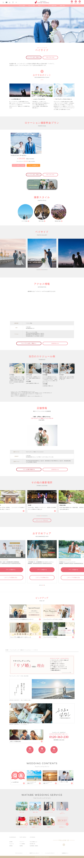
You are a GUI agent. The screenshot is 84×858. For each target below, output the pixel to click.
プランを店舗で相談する (29, 469)
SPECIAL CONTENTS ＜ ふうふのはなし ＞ (19, 724)
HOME (6, 650)
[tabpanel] (42, 253)
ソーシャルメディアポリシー (50, 853)
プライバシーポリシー (19, 853)
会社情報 (10, 841)
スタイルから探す (31, 5)
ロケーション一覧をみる (42, 520)
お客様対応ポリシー (65, 853)
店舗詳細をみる (55, 343)
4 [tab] (40, 269)
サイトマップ (22, 841)
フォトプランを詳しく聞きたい (33, 57)
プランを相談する (42, 569)
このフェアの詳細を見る (42, 577)
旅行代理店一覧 (32, 843)
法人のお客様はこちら (33, 841)
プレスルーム (11, 843)
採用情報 (10, 845)
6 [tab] (43, 269)
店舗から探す (62, 5)
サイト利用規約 (22, 843)
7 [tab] (44, 269)
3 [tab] (39, 269)
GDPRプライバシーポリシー (34, 853)
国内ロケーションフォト (26, 650)
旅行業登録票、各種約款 (34, 845)
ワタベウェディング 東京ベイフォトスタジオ (42, 418)
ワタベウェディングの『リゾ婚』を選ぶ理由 (18, 675)
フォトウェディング (14, 650)
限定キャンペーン (41, 5)
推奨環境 (21, 845)
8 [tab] (45, 269)
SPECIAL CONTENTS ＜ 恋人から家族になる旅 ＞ (20, 700)
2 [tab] (38, 269)
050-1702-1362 (50, 57)
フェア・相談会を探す (52, 5)
